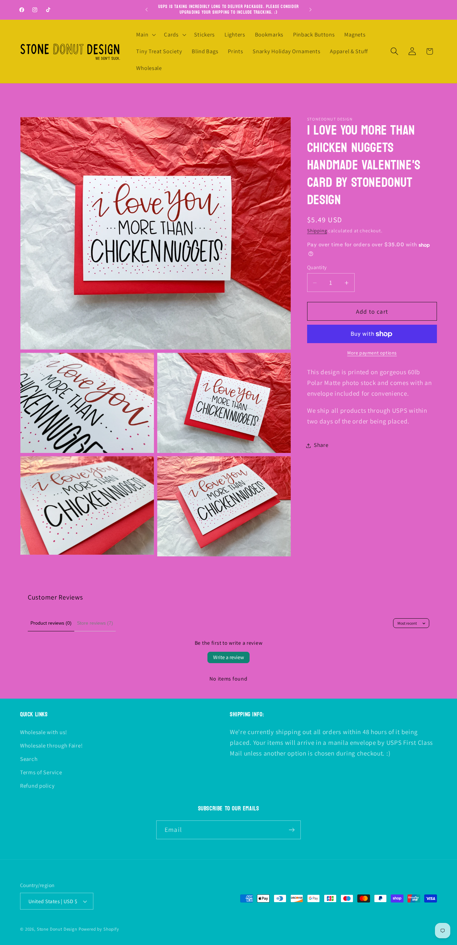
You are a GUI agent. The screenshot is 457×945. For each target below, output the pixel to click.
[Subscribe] (291, 829)
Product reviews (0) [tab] (51, 623)
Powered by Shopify (99, 929)
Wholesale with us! (43, 732)
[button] (145, 34)
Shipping (317, 231)
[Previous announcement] (146, 9)
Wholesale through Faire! (51, 745)
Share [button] (321, 445)
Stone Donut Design (57, 929)
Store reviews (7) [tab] (95, 623)
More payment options (372, 353)
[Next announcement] (310, 9)
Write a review (228, 657)
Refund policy (37, 785)
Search (28, 759)
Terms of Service (41, 772)
